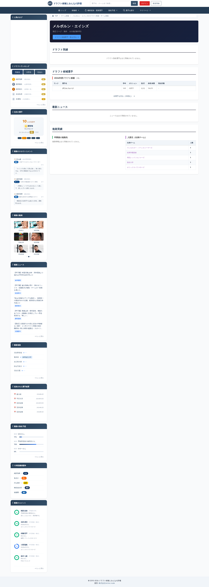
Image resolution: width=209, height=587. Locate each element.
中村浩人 (18, 331)
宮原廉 (18, 99)
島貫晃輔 (36, 230)
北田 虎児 (24, 511)
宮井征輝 (20, 399)
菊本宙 (16, 353)
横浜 (24, 487)
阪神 (25, 478)
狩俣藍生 (17, 492)
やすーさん (22, 441)
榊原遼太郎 (18, 483)
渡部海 (18, 94)
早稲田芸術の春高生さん (26, 434)
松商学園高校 (132, 153)
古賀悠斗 (18, 318)
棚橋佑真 (17, 370)
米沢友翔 (19, 84)
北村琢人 (21, 230)
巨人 (24, 473)
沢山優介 (17, 478)
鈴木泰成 (19, 79)
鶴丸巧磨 (20, 412)
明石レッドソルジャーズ (135, 157)
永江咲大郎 (18, 357)
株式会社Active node (107, 583)
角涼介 (16, 473)
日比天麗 (17, 366)
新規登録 (156, 3)
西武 (27, 483)
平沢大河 (20, 394)
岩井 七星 (24, 545)
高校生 (17, 72)
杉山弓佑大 (18, 362)
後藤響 (16, 488)
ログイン (144, 3)
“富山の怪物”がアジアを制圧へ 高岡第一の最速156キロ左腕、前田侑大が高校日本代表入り (29, 287)
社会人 (40, 72)
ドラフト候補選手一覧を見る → (67, 37)
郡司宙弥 (18, 306)
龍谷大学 (130, 162)
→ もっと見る (41, 105)
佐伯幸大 (18, 280)
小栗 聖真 (24, 533)
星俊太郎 (21, 242)
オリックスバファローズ (135, 167)
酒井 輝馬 (24, 556)
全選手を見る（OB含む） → (124, 96)
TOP (56, 16)
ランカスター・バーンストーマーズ (139, 148)
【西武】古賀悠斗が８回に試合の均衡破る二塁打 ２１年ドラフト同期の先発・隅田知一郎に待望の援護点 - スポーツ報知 (28, 313)
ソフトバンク (28, 492)
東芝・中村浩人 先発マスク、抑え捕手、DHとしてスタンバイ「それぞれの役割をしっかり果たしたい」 (28, 326)
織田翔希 (19, 159)
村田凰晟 (36, 242)
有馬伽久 (19, 89)
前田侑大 (18, 293)
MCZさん (21, 449)
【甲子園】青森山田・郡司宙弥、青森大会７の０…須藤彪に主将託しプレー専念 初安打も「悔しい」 (29, 300)
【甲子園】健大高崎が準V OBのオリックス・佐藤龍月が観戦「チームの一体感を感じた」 (28, 275)
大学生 (28, 72)
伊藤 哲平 (24, 522)
